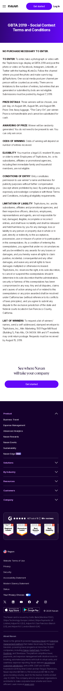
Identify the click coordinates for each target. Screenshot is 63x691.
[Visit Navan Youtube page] (21, 602)
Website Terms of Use (14, 560)
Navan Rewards (11, 436)
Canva (26, 650)
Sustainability (9, 448)
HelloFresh (34, 650)
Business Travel (11, 419)
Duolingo (7, 653)
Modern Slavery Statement (16, 583)
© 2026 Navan (51, 610)
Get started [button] (39, 6)
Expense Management (14, 425)
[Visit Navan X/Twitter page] (5, 602)
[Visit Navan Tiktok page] (37, 602)
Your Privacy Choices (13, 595)
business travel (39, 641)
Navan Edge (11, 453)
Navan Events (10, 442)
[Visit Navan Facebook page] (29, 602)
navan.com (29, 684)
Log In (56, 6)
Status (6, 589)
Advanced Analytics (13, 431)
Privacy (6, 566)
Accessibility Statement (14, 577)
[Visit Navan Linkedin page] (13, 602)
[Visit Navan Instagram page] (45, 602)
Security (7, 572)
